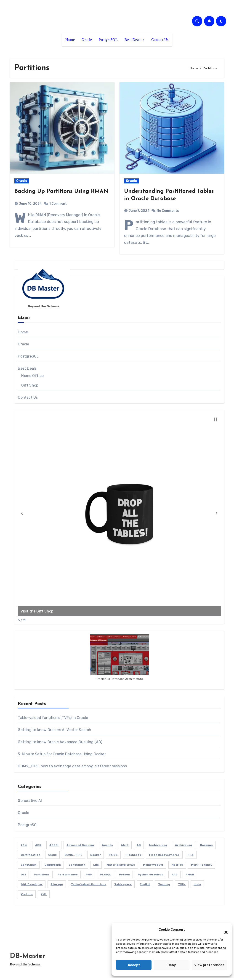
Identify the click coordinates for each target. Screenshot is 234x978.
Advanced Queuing (80, 845)
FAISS (113, 854)
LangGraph (53, 864)
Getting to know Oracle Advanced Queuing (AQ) (60, 742)
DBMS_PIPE (73, 854)
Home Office (32, 376)
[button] (223, 929)
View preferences (209, 965)
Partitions (42, 874)
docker (95, 854)
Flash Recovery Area (164, 854)
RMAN (190, 874)
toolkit (145, 884)
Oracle (87, 40)
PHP (89, 874)
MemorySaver (153, 864)
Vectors (27, 894)
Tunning (164, 884)
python (124, 874)
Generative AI (30, 800)
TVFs (182, 884)
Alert (125, 845)
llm (96, 864)
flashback (133, 854)
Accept (134, 965)
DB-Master (27, 956)
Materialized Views (121, 864)
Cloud (52, 854)
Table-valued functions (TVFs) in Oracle (53, 718)
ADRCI (53, 845)
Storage (57, 884)
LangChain (29, 864)
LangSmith (77, 864)
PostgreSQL (108, 40)
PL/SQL (105, 874)
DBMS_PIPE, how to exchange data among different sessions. (73, 766)
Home (70, 40)
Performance (68, 874)
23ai (24, 845)
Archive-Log (158, 845)
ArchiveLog (183, 845)
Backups (206, 845)
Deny (172, 965)
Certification (30, 854)
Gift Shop (29, 385)
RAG (174, 874)
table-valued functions (88, 884)
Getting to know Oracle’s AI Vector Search (54, 730)
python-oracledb (150, 874)
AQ (139, 845)
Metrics (177, 864)
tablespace (123, 884)
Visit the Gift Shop (37, 611)
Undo (197, 884)
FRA (191, 854)
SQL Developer (32, 884)
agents (107, 845)
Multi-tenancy (201, 864)
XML (44, 894)
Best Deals (133, 40)
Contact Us (160, 40)
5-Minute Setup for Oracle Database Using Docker (62, 754)
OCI (23, 874)
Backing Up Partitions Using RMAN (61, 191)
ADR (38, 845)
